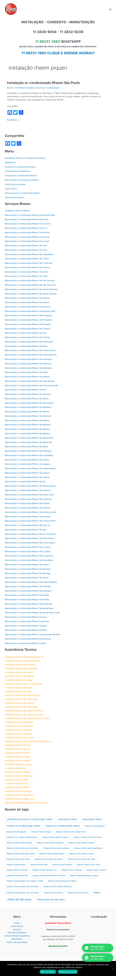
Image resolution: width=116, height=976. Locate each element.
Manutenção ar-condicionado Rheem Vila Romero (27, 302)
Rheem (10, 88)
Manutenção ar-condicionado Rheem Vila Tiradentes (29, 263)
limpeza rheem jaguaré (16, 832)
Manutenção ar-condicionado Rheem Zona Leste (27, 241)
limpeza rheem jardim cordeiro (55, 837)
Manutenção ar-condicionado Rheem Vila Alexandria (28, 604)
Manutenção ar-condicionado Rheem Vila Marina (27, 420)
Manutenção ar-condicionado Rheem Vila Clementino (29, 560)
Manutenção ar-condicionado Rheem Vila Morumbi (28, 394)
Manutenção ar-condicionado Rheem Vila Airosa (27, 577)
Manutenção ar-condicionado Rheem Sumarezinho (28, 639)
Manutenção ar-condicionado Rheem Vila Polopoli (27, 329)
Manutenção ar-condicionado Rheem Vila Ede (25, 529)
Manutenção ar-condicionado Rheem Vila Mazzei (27, 411)
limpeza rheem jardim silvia (18, 859)
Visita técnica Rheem (14, 197)
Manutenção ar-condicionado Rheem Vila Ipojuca (27, 473)
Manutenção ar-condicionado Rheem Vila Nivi (25, 390)
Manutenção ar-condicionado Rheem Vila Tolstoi (27, 258)
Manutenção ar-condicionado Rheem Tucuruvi (26, 617)
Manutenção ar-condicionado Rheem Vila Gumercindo (29, 495)
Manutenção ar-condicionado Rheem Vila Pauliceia (28, 363)
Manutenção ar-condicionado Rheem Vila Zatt (26, 245)
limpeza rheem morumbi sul (44, 870)
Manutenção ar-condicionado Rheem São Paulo (26, 219)
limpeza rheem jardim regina (51, 853)
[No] (112, 968)
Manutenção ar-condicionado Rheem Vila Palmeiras (28, 368)
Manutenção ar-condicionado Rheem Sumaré (25, 643)
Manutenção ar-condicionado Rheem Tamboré (26, 630)
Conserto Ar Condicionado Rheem (20, 167)
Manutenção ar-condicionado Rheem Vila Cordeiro (28, 551)
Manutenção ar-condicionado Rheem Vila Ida (25, 481)
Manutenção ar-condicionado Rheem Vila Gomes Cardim (30, 512)
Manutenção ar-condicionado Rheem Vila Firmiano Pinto (30, 521)
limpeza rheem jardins (16, 864)
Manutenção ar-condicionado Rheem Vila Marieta (27, 429)
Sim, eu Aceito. (48, 972)
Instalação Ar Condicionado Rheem (21, 175)
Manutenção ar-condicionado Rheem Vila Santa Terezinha (31, 289)
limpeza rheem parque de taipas (62, 881)
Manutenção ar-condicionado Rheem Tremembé (27, 621)
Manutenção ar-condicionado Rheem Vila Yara (26, 250)
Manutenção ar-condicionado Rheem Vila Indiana (27, 477)
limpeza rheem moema (62, 864)
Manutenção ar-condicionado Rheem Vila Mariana (27, 433)
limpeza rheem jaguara (95, 826)
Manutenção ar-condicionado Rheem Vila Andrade (28, 586)
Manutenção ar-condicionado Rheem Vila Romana (27, 307)
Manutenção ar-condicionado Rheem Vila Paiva (26, 372)
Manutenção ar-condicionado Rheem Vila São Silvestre (30, 280)
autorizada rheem (67, 819)
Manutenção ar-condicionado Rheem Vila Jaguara (27, 464)
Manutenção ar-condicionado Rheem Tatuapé (26, 626)
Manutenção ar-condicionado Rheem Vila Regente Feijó (30, 311)
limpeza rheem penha (53, 892)
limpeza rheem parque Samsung (57, 886)
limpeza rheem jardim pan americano (23, 848)
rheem (97, 892)
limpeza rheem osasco (96, 870)
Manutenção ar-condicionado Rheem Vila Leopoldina (29, 455)
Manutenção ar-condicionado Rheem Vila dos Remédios (30, 534)
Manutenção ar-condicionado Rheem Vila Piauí (26, 346)
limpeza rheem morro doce (88, 864)
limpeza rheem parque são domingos (23, 892)
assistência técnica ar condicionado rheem (30, 819)
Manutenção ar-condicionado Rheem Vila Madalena (28, 451)
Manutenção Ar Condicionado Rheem (22, 180)
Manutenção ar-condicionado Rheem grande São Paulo (30, 215)
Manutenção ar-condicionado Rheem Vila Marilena (28, 425)
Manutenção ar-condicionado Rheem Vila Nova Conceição (31, 385)
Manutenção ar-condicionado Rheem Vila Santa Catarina (31, 294)
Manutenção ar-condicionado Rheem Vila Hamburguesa (30, 486)
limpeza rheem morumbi (17, 870)
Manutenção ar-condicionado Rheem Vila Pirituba (27, 337)
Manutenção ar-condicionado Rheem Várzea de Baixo (29, 608)
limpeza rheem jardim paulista (56, 848)
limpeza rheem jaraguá (41, 832)
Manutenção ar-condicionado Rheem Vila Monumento (29, 403)
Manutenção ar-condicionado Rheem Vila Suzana (27, 267)
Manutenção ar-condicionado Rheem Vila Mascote (28, 416)
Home (17, 923)
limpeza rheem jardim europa (19, 843)
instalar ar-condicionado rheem (23, 825)
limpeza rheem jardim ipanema (50, 843)
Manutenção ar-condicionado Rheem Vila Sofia (26, 276)
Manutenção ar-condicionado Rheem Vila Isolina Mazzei (30, 468)
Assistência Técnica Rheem (17, 210)
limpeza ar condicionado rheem (63, 825)
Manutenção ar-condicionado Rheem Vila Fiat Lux (27, 525)
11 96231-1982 (47, 41)
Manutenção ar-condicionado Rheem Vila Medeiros (28, 407)
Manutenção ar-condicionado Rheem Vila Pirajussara (29, 342)
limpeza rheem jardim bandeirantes (22, 837)
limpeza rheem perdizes (78, 892)
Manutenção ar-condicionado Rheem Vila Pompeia (28, 324)
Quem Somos (11, 189)
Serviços (17, 929)
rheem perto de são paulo (51, 899)
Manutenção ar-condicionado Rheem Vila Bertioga (28, 573)
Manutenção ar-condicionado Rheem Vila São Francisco (30, 285)
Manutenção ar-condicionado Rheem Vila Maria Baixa (29, 438)
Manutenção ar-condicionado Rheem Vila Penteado (28, 359)
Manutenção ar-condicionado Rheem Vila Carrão (27, 564)
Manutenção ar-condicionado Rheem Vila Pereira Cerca (30, 350)
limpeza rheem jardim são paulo (81, 859)
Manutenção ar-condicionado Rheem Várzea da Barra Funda (32, 612)
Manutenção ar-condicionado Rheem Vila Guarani (27, 508)
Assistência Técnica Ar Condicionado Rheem (25, 158)
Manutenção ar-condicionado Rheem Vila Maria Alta (28, 442)
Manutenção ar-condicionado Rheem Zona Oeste (27, 237)
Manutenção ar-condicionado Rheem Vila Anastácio (28, 591)
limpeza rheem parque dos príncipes (23, 886)
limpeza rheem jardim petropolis (21, 853)
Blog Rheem (10, 162)
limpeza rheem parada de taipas (84, 875)
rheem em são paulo (19, 899)
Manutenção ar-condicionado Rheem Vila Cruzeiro (28, 547)
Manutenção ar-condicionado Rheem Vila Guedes (27, 503)
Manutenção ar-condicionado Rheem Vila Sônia (26, 272)
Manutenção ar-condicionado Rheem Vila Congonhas (29, 556)
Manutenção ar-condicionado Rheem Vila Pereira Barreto (31, 355)
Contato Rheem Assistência (17, 171)
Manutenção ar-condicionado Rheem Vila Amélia (27, 595)
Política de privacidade (15, 184)
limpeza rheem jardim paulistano (88, 848)
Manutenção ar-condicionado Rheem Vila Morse (27, 398)
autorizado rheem (91, 819)
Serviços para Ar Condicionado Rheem (22, 193)
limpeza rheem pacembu (17, 875)
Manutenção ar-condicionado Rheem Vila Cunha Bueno (30, 543)
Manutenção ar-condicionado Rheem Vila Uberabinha (29, 254)
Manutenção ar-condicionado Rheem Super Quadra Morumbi (32, 634)
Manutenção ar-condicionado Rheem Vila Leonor (27, 460)
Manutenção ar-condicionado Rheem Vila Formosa (28, 516)
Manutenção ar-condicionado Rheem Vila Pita (25, 333)
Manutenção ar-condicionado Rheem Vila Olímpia (27, 377)
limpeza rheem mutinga (71, 870)
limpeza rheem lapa (39, 864)
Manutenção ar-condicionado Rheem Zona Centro (28, 224)
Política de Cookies (68, 972)
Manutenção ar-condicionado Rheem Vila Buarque (28, 569)
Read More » (12, 120)
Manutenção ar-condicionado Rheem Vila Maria (26, 446)
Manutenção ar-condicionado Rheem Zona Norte (27, 232)
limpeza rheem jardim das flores (87, 837)
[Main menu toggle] (110, 9)
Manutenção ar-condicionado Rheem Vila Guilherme (28, 499)
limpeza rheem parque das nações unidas (25, 881)
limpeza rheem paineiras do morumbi (49, 875)
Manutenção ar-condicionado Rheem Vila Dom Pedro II (30, 538)
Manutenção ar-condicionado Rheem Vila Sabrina (27, 298)
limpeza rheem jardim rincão (81, 853)
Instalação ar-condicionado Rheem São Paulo (43, 83)
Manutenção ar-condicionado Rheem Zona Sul (26, 228)
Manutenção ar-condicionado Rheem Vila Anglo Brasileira (31, 582)
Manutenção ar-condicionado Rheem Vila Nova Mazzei (30, 381)
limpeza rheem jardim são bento (49, 859)
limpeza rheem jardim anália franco (71, 832)
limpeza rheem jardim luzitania (81, 843)
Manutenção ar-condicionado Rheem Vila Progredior (28, 320)
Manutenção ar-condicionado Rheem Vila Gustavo (28, 490)
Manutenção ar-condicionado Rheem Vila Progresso (28, 315)
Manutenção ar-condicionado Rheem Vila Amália (27, 599)
